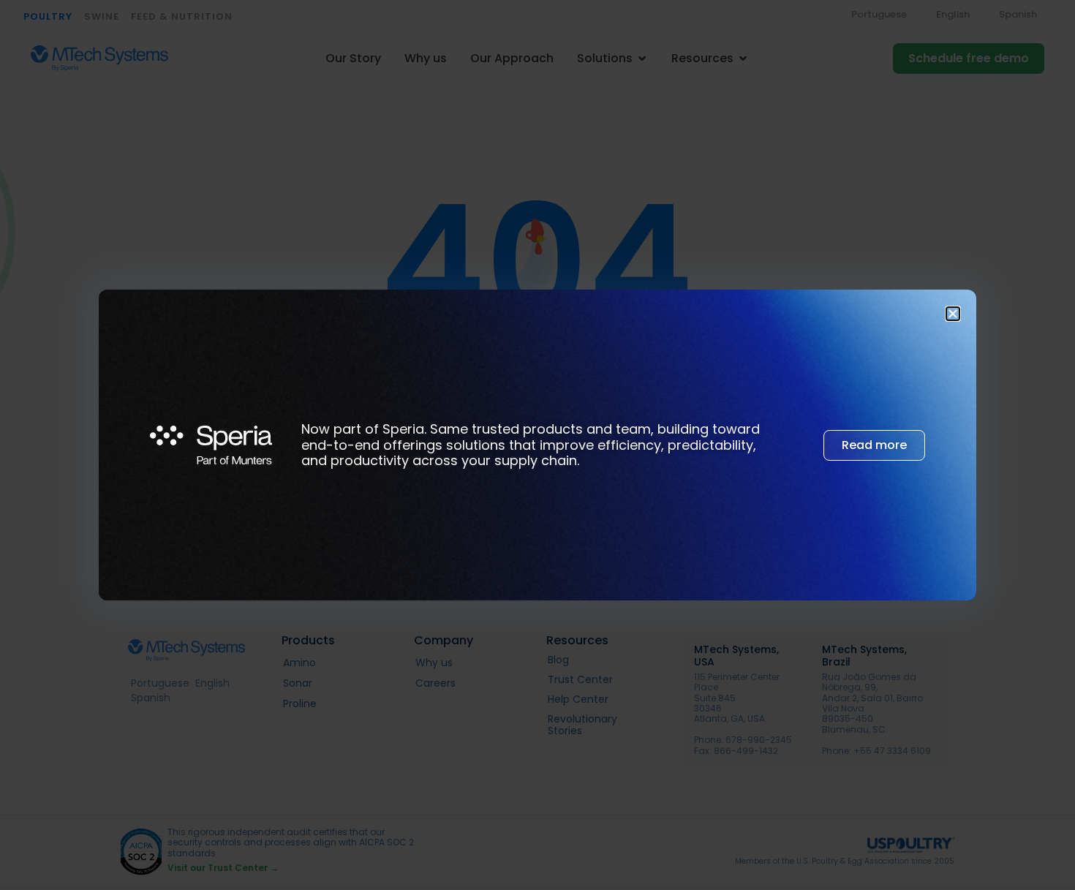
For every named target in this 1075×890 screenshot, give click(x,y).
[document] (537, 445)
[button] (953, 314)
